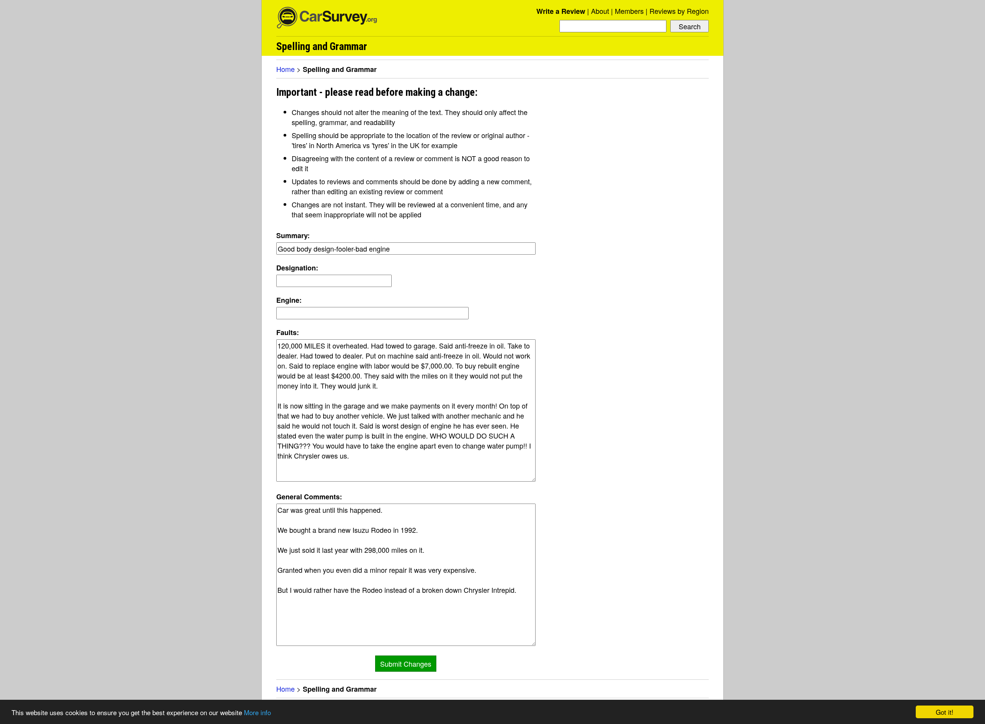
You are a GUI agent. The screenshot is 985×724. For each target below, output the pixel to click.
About (600, 11)
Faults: (287, 332)
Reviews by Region (679, 11)
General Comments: (309, 497)
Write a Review (560, 11)
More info (257, 712)
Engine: (289, 300)
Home (285, 69)
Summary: (293, 235)
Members (629, 11)
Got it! (944, 712)
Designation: (297, 268)
